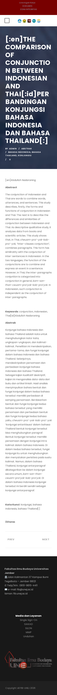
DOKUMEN (27, 6)
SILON (28, 628)
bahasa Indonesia (19, 152)
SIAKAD (28, 624)
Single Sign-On (28, 620)
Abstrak (26, 148)
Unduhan (28, 636)
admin (13, 148)
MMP (28, 632)
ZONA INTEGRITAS (28, 9)
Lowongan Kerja (27, 2)
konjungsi (25, 155)
